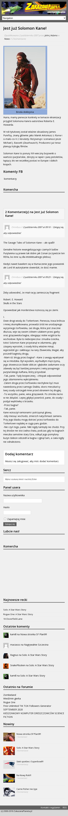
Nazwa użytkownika (14, 495)
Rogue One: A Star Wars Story (18, 614)
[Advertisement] (35, 200)
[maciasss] (6, 646)
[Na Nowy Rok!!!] (9, 780)
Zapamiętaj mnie (16, 519)
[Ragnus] (6, 656)
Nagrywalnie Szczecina (36, 644)
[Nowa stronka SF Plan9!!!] (9, 739)
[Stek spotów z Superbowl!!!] (9, 767)
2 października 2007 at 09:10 (36, 227)
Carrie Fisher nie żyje (27, 789)
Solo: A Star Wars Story (14, 609)
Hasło (6, 507)
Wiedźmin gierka (12, 698)
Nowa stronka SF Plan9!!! (33, 634)
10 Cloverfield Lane (12, 618)
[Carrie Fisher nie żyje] (9, 794)
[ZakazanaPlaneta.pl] (34, 8)
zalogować (22, 461)
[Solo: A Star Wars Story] (9, 753)
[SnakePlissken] (6, 666)
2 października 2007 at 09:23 (36, 277)
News (7, 38)
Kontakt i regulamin (50, 807)
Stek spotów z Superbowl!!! (30, 761)
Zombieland (9, 694)
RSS (65, 807)
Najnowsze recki (15, 600)
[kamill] (6, 636)
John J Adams (51, 35)
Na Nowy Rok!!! (24, 775)
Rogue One (9, 702)
